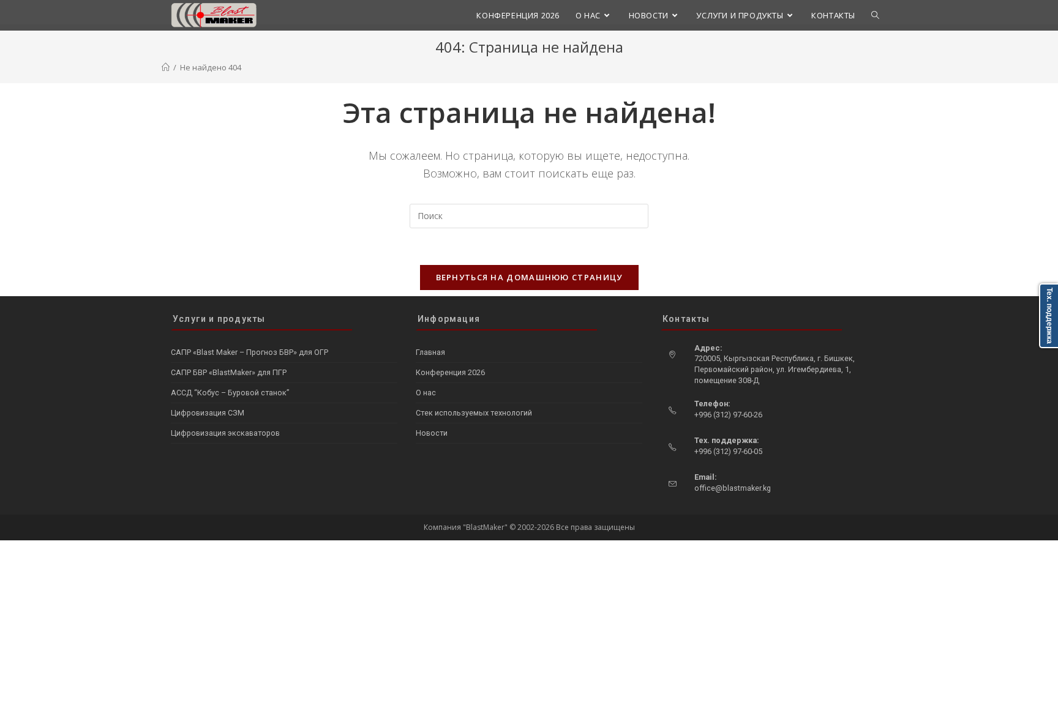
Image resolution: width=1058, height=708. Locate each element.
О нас (426, 392)
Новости (432, 433)
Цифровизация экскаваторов (225, 433)
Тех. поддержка (1049, 316)
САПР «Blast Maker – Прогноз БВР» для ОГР (249, 352)
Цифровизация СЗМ (207, 412)
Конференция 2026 (450, 372)
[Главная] (166, 67)
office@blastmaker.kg (732, 488)
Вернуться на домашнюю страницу (529, 277)
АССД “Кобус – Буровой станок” (230, 392)
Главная (430, 352)
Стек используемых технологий (474, 412)
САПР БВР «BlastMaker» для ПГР (229, 372)
